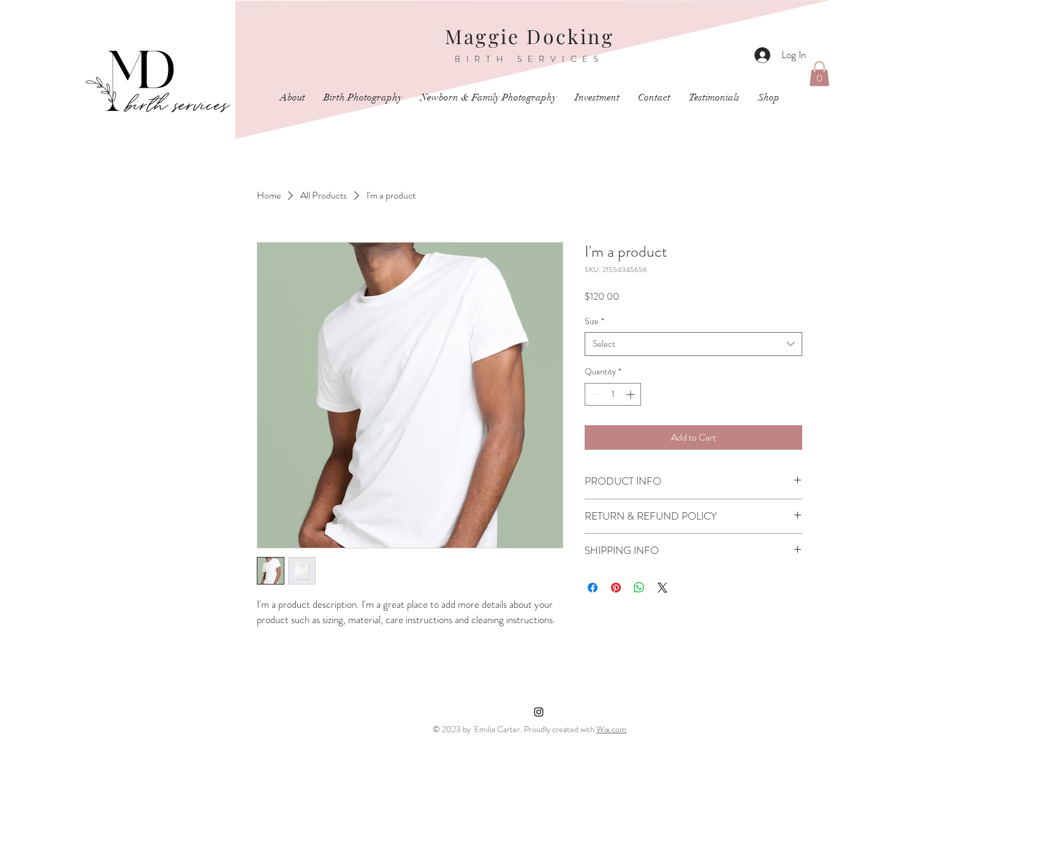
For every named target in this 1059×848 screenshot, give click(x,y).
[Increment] (631, 394)
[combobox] (693, 344)
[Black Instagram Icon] (539, 712)
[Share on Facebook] (592, 587)
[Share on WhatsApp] (639, 587)
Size (594, 321)
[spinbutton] (613, 394)
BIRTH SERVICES (529, 59)
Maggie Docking (529, 36)
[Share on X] (662, 587)
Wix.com (611, 729)
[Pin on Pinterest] (616, 587)
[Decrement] (594, 394)
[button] (819, 73)
